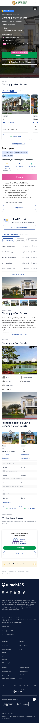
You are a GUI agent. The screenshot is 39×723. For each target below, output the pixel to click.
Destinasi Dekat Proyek (10, 235)
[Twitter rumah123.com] (7, 592)
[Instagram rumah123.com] (11, 592)
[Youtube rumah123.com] (15, 592)
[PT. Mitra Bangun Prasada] (19, 541)
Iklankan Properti (24, 646)
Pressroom (5, 659)
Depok (27, 571)
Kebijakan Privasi (6, 671)
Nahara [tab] (22, 91)
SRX (21, 678)
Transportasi (9, 240)
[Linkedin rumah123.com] (19, 592)
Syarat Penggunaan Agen (9, 678)
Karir (3, 656)
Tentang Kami (5, 646)
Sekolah (21, 240)
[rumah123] (19, 585)
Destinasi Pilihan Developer (28, 235)
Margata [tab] (8, 91)
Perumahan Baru (12, 571)
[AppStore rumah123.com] (8, 704)
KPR (21, 649)
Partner (4, 652)
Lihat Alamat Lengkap (19, 227)
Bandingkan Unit (18, 144)
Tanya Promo (19, 207)
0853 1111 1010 (18, 622)
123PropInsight (6, 663)
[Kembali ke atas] (34, 699)
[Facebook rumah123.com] (3, 592)
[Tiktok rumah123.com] (24, 592)
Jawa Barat (21, 571)
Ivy (4, 119)
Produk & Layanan (7, 649)
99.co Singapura (24, 675)
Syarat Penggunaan (7, 675)
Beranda (4, 571)
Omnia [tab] (34, 91)
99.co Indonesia (24, 671)
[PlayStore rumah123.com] (22, 704)
